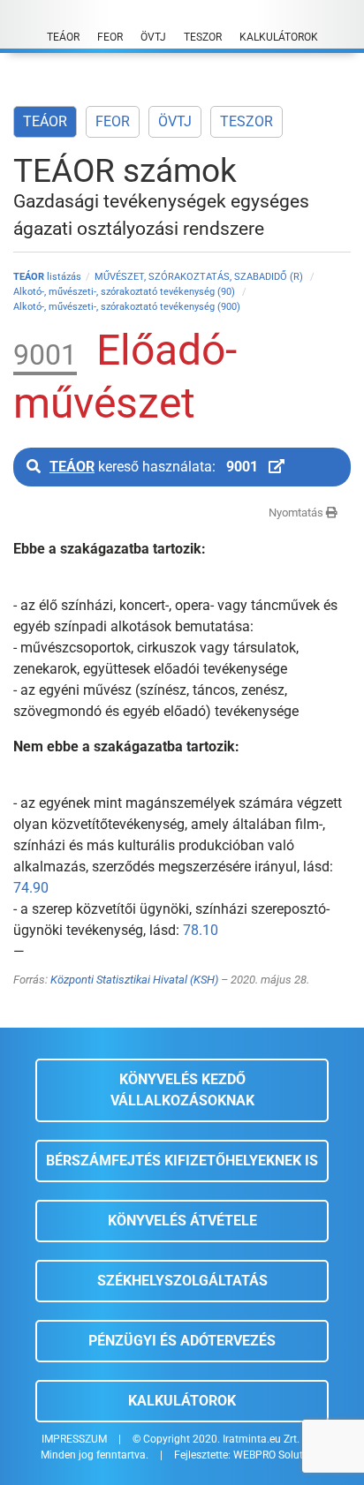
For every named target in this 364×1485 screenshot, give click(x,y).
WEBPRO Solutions (278, 1455)
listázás (47, 277)
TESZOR (246, 121)
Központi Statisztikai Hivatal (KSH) (134, 979)
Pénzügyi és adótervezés (182, 1340)
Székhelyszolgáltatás (182, 1280)
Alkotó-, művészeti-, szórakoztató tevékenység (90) (125, 292)
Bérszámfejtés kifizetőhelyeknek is (182, 1160)
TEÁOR (45, 121)
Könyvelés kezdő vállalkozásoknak (182, 1090)
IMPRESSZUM (74, 1439)
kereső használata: (153, 466)
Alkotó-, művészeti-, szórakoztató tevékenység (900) (126, 307)
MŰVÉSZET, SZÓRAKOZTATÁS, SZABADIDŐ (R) (200, 277)
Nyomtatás (297, 512)
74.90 (31, 887)
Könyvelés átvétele (182, 1220)
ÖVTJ (175, 121)
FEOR (112, 121)
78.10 (200, 930)
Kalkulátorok (182, 1400)
